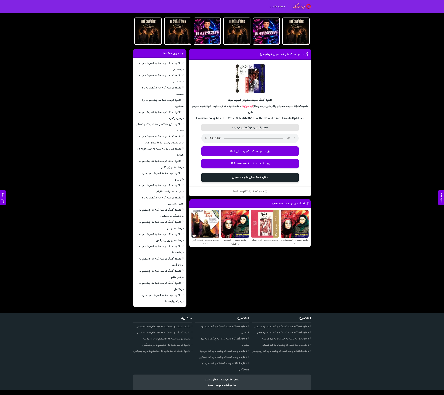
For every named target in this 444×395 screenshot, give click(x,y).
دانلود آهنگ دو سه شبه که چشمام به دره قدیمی (281, 326)
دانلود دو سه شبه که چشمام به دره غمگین (285, 344)
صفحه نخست (277, 6)
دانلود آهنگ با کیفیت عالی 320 (248, 151)
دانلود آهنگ (258, 191)
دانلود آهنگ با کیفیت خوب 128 (248, 163)
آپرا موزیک (247, 106)
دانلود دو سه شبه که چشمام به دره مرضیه (285, 338)
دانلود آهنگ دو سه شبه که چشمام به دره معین (282, 332)
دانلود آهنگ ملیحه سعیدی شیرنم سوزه (281, 54)
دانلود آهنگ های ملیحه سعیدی (250, 177)
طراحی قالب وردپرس (225, 385)
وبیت (210, 385)
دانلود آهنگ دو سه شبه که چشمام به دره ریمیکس (280, 351)
